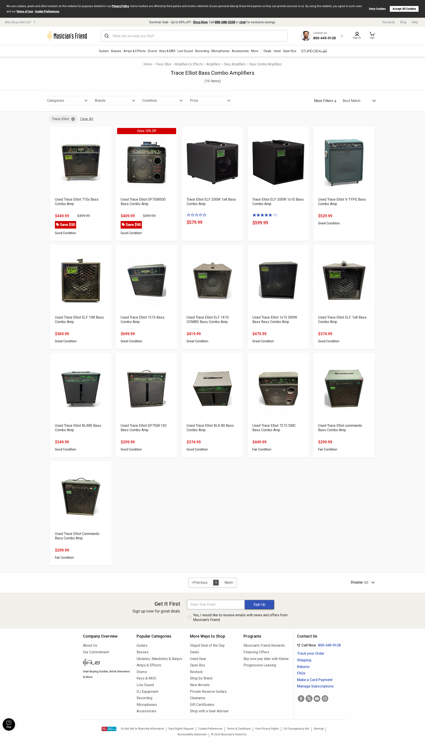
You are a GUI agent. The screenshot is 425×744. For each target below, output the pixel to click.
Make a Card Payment (314, 680)
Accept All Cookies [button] (404, 8)
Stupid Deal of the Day (207, 645)
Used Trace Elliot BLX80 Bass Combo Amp (78, 427)
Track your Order (310, 653)
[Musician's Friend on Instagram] (325, 699)
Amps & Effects (135, 51)
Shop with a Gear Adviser (209, 711)
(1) (275, 215)
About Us (90, 645)
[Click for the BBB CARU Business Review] (109, 729)
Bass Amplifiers (235, 64)
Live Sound (185, 51)
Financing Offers (256, 652)
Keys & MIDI (167, 51)
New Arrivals (200, 685)
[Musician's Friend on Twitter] (309, 699)
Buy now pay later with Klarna (265, 659)
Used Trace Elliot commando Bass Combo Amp (340, 427)
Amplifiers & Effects (189, 64)
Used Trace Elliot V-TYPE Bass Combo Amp (342, 201)
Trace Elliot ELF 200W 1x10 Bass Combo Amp (278, 201)
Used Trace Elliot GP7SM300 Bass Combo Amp (143, 201)
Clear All (86, 119)
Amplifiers (213, 64)
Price (194, 100)
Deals (194, 652)
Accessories (240, 51)
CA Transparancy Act (296, 728)
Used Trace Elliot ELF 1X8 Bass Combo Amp (79, 319)
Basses (116, 51)
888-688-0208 (225, 22)
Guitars (104, 51)
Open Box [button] (289, 51)
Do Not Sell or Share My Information (142, 728)
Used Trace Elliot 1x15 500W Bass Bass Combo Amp (274, 319)
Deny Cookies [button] (377, 8)
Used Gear (198, 659)
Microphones (220, 51)
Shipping (304, 660)
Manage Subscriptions (315, 686)
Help (415, 22)
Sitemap (319, 728)
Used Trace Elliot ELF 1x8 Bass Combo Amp (342, 319)
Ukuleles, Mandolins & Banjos (159, 659)
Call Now (317, 645)
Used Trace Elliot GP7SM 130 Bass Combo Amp (143, 427)
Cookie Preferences (47, 11)
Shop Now (200, 22)
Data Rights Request (181, 728)
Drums (152, 51)
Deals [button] (267, 51)
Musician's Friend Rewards (264, 645)
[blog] (106, 663)
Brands (100, 100)
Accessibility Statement (192, 734)
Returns (303, 667)
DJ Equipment (147, 691)
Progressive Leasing (259, 665)
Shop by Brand (201, 678)
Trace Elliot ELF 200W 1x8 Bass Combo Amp (211, 201)
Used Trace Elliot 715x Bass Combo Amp (77, 201)
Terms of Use (24, 11)
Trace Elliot (163, 64)
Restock (196, 672)
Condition (149, 100)
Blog (403, 22)
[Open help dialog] (9, 724)
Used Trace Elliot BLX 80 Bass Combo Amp (210, 427)
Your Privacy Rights (267, 728)
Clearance (197, 698)
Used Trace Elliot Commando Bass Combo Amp (77, 536)
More (254, 51)
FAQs (301, 673)
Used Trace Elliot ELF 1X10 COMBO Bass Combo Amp (208, 319)
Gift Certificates (202, 705)
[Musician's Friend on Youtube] (317, 699)
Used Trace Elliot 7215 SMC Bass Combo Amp (274, 427)
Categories (55, 100)
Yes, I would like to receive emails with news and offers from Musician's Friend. (240, 617)
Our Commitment (96, 652)
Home (147, 64)
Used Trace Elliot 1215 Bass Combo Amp (142, 319)
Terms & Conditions (239, 728)
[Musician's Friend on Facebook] (301, 699)
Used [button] (277, 51)
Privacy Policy (120, 6)
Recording (202, 51)
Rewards (388, 22)
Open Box (197, 665)
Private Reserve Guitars (208, 691)
